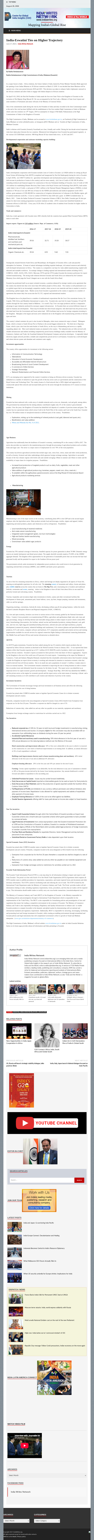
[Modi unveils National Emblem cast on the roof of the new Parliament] (16, 1320)
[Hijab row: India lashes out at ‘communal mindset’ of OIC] (16, 1333)
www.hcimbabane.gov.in (54, 119)
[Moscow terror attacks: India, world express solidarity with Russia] (16, 1308)
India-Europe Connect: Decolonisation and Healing (41, 1236)
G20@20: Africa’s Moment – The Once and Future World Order (75, 999)
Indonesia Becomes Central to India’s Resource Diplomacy (44, 1248)
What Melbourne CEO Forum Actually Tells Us (17, 998)
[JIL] (90, 1532)
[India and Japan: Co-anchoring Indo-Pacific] (14, 1223)
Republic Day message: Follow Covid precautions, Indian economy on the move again (55, 1346)
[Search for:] (47, 1180)
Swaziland (42, 1012)
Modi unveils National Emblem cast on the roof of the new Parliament (49, 1320)
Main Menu (16, 31)
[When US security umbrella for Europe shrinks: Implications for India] (14, 1274)
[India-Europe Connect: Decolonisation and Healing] (14, 1236)
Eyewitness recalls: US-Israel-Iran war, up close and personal (37, 999)
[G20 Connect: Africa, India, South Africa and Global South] (47, 1036)
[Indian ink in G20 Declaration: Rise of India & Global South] (75, 1031)
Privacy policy (21, 1536)
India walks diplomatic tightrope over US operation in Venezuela (56, 999)
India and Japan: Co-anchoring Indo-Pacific (39, 1223)
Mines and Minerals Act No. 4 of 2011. (25, 423)
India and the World (21, 993)
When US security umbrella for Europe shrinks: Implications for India (48, 1274)
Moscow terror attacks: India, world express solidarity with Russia (48, 1307)
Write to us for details (9, 1536)
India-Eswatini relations (28, 1012)
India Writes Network (20, 1492)
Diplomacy (62, 993)
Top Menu (12, 2)
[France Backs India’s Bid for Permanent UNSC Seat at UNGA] (16, 1295)
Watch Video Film (16, 1424)
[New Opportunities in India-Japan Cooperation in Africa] (19, 1031)
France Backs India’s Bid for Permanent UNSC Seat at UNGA (46, 1295)
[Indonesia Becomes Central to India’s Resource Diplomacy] (14, 1248)
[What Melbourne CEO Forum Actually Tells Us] (14, 1261)
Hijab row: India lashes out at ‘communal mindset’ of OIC (45, 1333)
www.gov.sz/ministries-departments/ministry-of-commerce (34, 918)
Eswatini (16, 1012)
